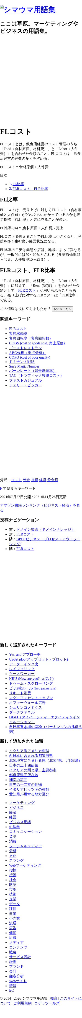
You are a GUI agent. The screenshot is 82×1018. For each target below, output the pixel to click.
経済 (12, 812)
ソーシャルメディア (25, 846)
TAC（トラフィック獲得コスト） (36, 375)
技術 (12, 894)
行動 (12, 875)
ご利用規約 (22, 1003)
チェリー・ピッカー (25, 385)
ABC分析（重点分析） (27, 353)
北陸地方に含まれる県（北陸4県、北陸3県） (45, 760)
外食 (26, 480)
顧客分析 (16, 976)
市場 (12, 889)
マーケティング (22, 803)
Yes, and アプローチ (25, 654)
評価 (12, 909)
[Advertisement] (41, 80)
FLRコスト (27, 290)
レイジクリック (22, 669)
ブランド (16, 966)
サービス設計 (20, 957)
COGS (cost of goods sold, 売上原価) (37, 343)
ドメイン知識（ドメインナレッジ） (45, 529)
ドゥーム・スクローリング (31, 683)
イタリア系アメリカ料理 (29, 751)
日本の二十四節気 (23, 765)
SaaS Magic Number (24, 366)
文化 (12, 856)
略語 (12, 885)
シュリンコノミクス (25, 707)
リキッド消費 (20, 693)
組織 (12, 938)
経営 (42, 480)
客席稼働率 (18, 333)
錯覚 (12, 962)
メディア (16, 942)
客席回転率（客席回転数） (31, 338)
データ (14, 904)
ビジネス (16, 807)
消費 (12, 841)
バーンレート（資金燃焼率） (32, 371)
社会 (12, 880)
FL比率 (18, 184)
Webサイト (18, 981)
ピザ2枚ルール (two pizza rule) (32, 688)
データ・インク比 (23, 664)
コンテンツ (18, 947)
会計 (12, 971)
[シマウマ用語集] (28, 10)
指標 (34, 480)
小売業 (14, 918)
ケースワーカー (22, 674)
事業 (12, 913)
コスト (16, 480)
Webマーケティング (25, 865)
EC (11, 990)
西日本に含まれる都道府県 (31, 756)
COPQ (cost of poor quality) (29, 357)
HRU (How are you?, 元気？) (31, 679)
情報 (12, 986)
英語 (12, 836)
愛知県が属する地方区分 (29, 794)
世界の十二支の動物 (25, 785)
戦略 (12, 952)
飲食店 (52, 480)
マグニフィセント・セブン (31, 698)
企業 (12, 899)
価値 (12, 933)
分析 (12, 851)
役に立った (62, 309)
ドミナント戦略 (22, 362)
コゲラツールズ (47, 1003)
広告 (12, 928)
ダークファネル (22, 712)
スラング (16, 860)
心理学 (14, 827)
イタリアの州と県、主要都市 (32, 770)
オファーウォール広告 (27, 703)
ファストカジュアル (25, 380)
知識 (53, 998)
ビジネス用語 (20, 822)
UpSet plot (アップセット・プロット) (38, 659)
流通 (12, 923)
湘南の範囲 (18, 780)
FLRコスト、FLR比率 (30, 189)
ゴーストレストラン (25, 348)
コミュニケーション (25, 832)
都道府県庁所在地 (23, 775)
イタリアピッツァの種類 (29, 789)
